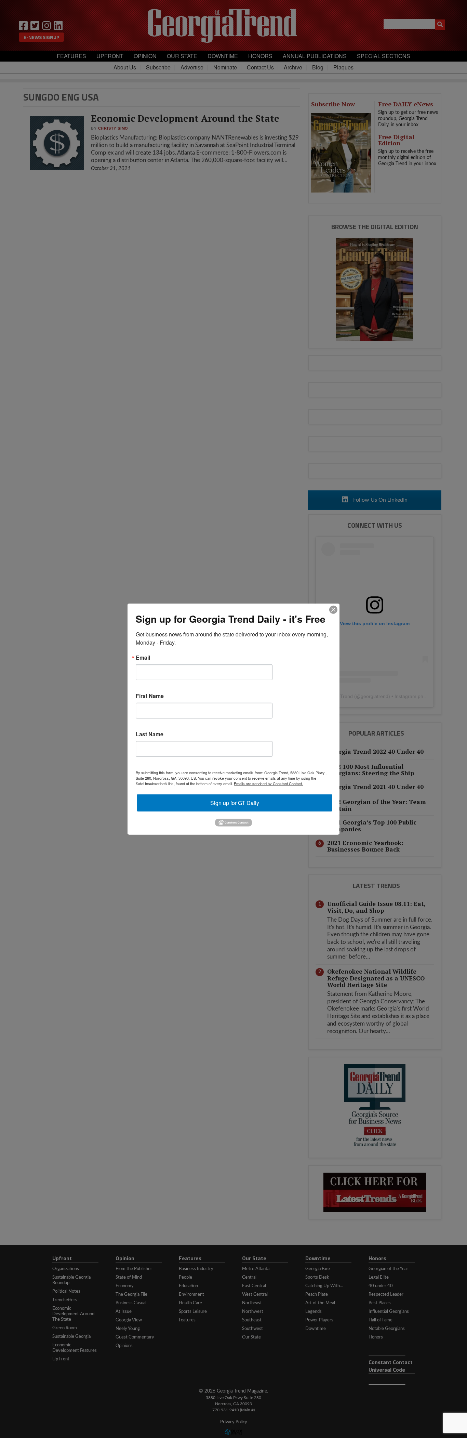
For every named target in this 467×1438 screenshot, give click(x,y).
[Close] (333, 609)
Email (143, 657)
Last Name (149, 734)
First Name (150, 695)
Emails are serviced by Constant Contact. (268, 783)
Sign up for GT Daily (234, 802)
